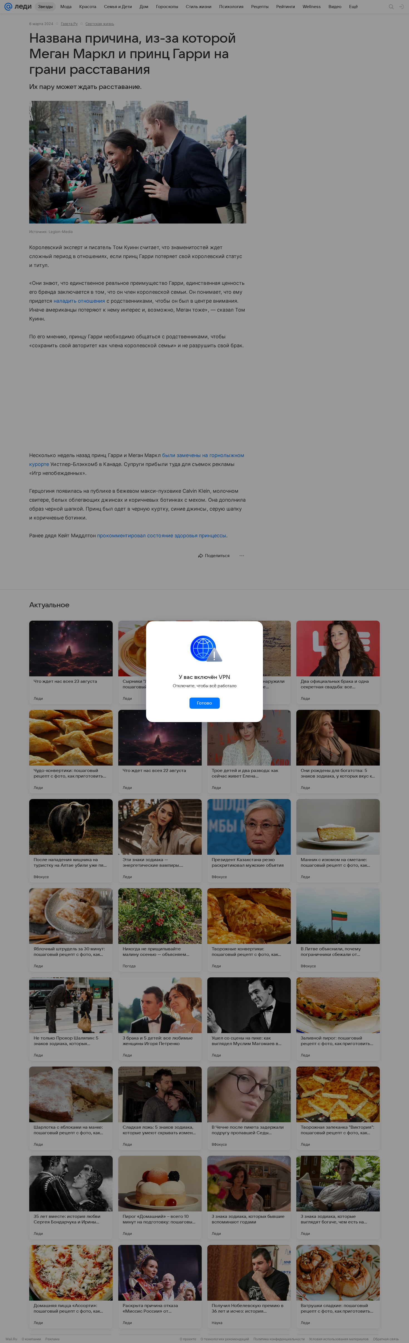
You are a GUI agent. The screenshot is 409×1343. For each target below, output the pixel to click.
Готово (204, 703)
